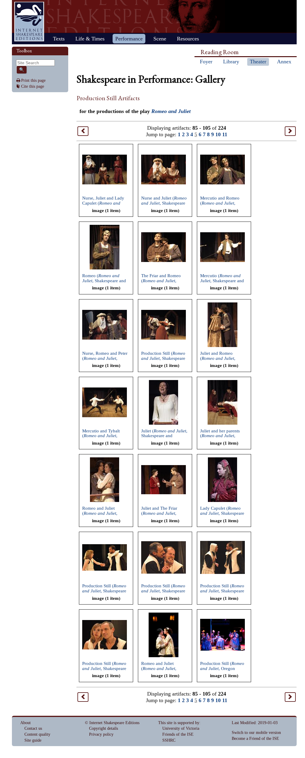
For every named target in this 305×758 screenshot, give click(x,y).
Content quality (37, 734)
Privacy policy (101, 734)
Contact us (33, 728)
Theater (258, 62)
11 (224, 134)
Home (29, 21)
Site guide (32, 740)
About (25, 723)
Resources (188, 39)
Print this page (33, 80)
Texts (59, 39)
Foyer (206, 62)
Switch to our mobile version (256, 732)
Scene (159, 39)
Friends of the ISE (178, 734)
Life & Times (90, 39)
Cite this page (32, 86)
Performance (129, 39)
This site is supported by (178, 723)
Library (231, 62)
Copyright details (103, 728)
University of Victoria (180, 728)
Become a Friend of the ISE (255, 738)
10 (218, 134)
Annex (284, 62)
